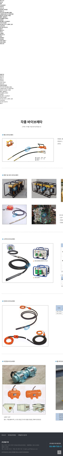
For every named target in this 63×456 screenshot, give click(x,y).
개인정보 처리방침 (3, 9)
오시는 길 (2, 8)
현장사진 (2, 30)
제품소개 (2, 11)
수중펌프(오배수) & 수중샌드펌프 (7, 14)
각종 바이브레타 (3, 23)
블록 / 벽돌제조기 (3, 17)
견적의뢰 (2, 37)
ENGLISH (2, 43)
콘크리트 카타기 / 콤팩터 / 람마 (6, 24)
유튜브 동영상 (3, 40)
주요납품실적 (2, 5)
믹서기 (1, 32)
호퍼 (1, 36)
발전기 (1, 29)
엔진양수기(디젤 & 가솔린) (5, 15)
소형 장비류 (2, 26)
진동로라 (2, 20)
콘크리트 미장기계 (3, 27)
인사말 (1, 2)
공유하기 (59, 106)
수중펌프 (2, 33)
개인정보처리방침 (12, 435)
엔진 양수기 (2, 35)
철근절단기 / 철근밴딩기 (5, 21)
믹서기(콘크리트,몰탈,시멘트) (6, 12)
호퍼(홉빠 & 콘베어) (4, 18)
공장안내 (2, 6)
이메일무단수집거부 (22, 435)
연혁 (1, 3)
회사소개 (2, 0)
